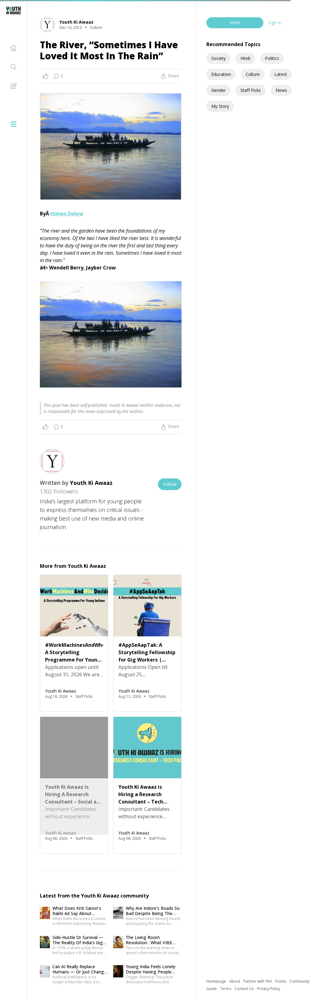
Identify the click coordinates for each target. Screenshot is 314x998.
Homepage (216, 981)
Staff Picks (250, 90)
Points (281, 981)
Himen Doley (66, 213)
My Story (220, 106)
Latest (280, 74)
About (235, 981)
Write (235, 23)
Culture (253, 74)
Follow (169, 484)
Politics (272, 58)
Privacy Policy (268, 988)
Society (218, 58)
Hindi (245, 58)
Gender (218, 90)
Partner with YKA (258, 981)
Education (221, 74)
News (281, 90)
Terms (226, 988)
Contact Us (245, 988)
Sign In (274, 23)
